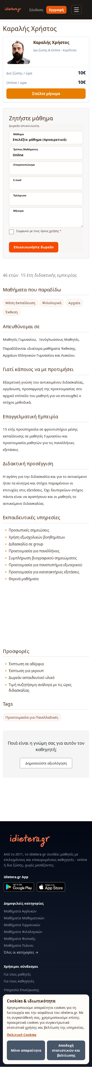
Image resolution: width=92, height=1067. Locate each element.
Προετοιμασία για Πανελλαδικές (31, 717)
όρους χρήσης (50, 231)
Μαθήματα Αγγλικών (20, 911)
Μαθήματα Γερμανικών (22, 925)
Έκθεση (11, 312)
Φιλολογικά (51, 303)
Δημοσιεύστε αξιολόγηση (46, 763)
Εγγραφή (56, 10)
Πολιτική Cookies (21, 1034)
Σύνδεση (36, 10)
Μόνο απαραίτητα (26, 1050)
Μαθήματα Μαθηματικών (24, 918)
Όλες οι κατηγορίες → (21, 952)
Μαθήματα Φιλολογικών (23, 931)
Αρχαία (74, 303)
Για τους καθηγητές (19, 981)
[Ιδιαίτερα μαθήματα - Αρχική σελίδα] (13, 10)
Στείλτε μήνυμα (46, 93)
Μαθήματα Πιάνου (18, 945)
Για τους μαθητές (17, 974)
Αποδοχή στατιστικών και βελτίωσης (66, 1050)
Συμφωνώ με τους (38, 231)
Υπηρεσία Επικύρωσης (21, 990)
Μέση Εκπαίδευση (20, 303)
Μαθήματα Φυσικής (19, 938)
